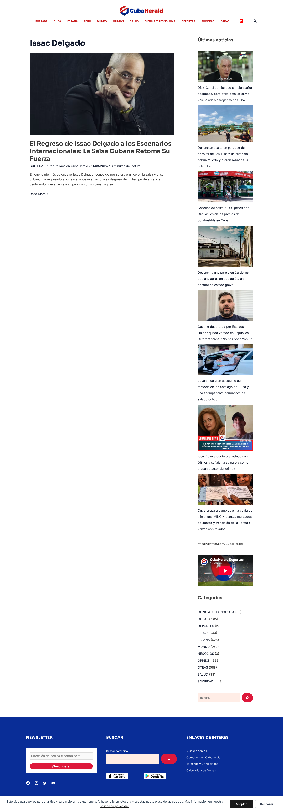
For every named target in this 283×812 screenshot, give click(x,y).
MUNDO (204, 647)
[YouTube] (53, 783)
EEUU (202, 633)
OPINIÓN (204, 660)
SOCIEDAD (38, 166)
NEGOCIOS (206, 654)
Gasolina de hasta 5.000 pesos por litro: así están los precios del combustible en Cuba (223, 214)
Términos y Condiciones (202, 763)
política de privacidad (114, 806)
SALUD (203, 674)
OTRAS (203, 667)
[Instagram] (36, 783)
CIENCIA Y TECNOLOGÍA (216, 612)
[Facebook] (28, 783)
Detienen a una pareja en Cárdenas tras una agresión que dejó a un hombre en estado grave (223, 279)
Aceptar (241, 804)
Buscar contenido (117, 751)
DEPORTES (206, 626)
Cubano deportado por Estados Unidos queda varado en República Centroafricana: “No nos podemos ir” (225, 333)
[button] (255, 21)
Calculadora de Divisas (201, 770)
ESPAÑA (204, 640)
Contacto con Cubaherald (203, 757)
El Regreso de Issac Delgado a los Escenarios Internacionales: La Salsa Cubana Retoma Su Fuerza (101, 151)
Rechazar (266, 804)
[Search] (247, 697)
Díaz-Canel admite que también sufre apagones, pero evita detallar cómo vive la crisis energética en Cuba (225, 94)
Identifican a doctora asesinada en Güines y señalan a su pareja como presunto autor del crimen (223, 462)
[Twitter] (45, 783)
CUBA (202, 619)
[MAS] (169, 759)
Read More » (39, 194)
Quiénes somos (196, 751)
